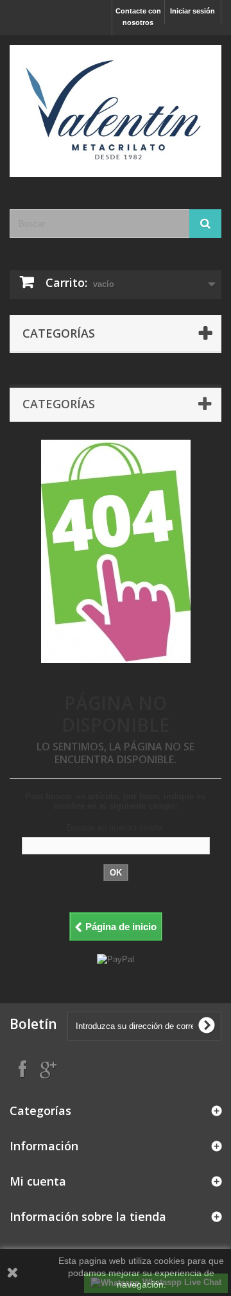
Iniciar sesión (192, 11)
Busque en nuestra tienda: (115, 828)
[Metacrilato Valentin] (115, 111)
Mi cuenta (38, 1181)
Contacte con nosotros (138, 16)
